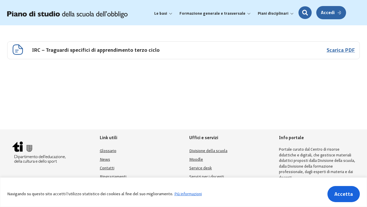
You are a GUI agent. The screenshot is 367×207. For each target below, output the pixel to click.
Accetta (343, 194)
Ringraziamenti (113, 176)
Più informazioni (188, 193)
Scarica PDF (341, 50)
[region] (183, 192)
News (105, 159)
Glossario (108, 150)
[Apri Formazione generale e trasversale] (249, 14)
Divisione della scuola (208, 150)
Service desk (200, 168)
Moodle (196, 159)
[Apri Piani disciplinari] (292, 14)
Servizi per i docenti (206, 176)
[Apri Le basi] (171, 14)
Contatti (107, 168)
